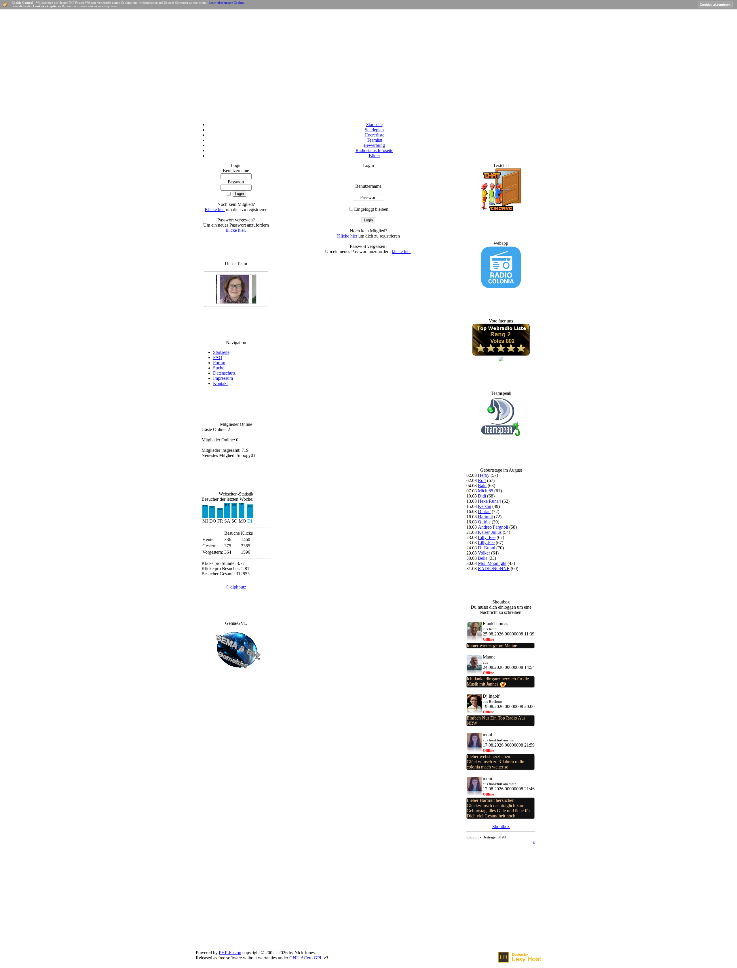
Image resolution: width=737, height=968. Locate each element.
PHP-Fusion (230, 952)
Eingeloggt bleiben (371, 209)
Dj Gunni (486, 547)
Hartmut (485, 516)
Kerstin (484, 506)
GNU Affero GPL (305, 957)
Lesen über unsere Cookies (226, 2)
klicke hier (235, 230)
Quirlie (484, 521)
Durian (484, 511)
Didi (482, 496)
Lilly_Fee (486, 537)
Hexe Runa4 (489, 501)
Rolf (482, 480)
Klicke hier (215, 209)
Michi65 (485, 490)
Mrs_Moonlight (492, 563)
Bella (482, 558)
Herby (483, 475)
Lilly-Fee (486, 542)
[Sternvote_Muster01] (501, 354)
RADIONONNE (494, 568)
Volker (484, 553)
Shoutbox (501, 826)
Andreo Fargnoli (493, 527)
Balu (482, 485)
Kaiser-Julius (490, 532)
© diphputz (236, 586)
